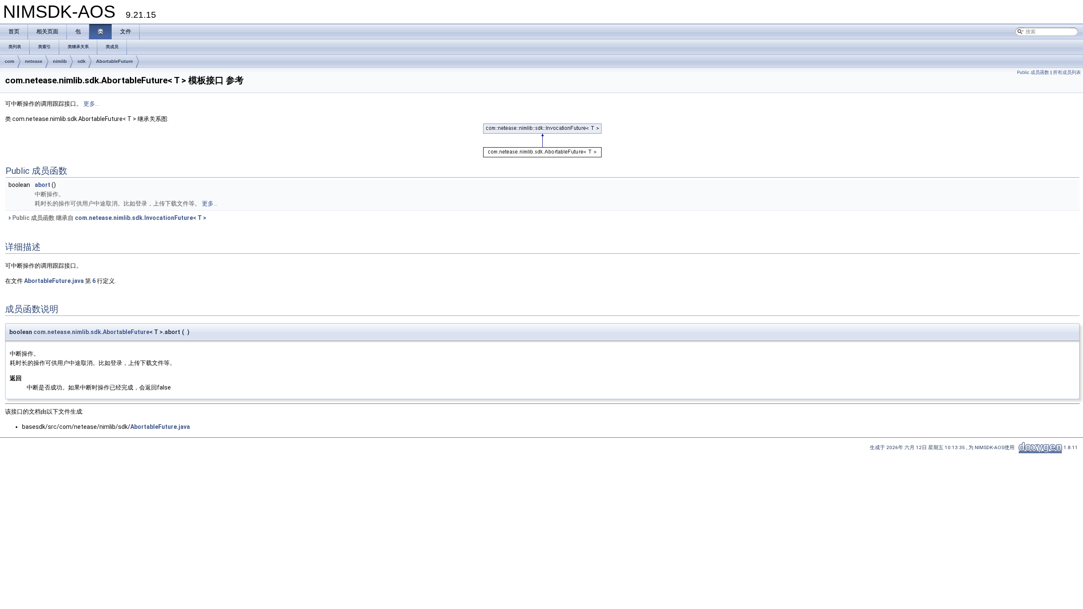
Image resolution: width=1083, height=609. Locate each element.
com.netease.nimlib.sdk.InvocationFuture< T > (140, 217)
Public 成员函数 (1033, 72)
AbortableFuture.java (54, 280)
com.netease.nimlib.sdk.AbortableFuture (91, 332)
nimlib (60, 61)
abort (42, 184)
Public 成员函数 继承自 (108, 217)
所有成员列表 (1067, 72)
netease (33, 61)
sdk (81, 61)
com (9, 61)
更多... (91, 103)
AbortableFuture (114, 61)
